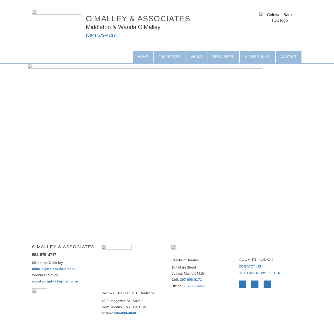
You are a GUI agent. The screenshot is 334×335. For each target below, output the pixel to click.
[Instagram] (290, 33)
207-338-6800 (195, 286)
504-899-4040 (125, 313)
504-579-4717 (44, 254)
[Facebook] (242, 284)
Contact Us (250, 266)
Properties (169, 57)
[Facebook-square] (269, 33)
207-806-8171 (191, 279)
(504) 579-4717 (101, 35)
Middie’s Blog (257, 57)
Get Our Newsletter (259, 273)
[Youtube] (267, 284)
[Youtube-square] (279, 33)
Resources (223, 57)
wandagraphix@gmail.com (55, 281)
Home (143, 57)
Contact (289, 57)
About (197, 57)
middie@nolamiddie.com (53, 269)
